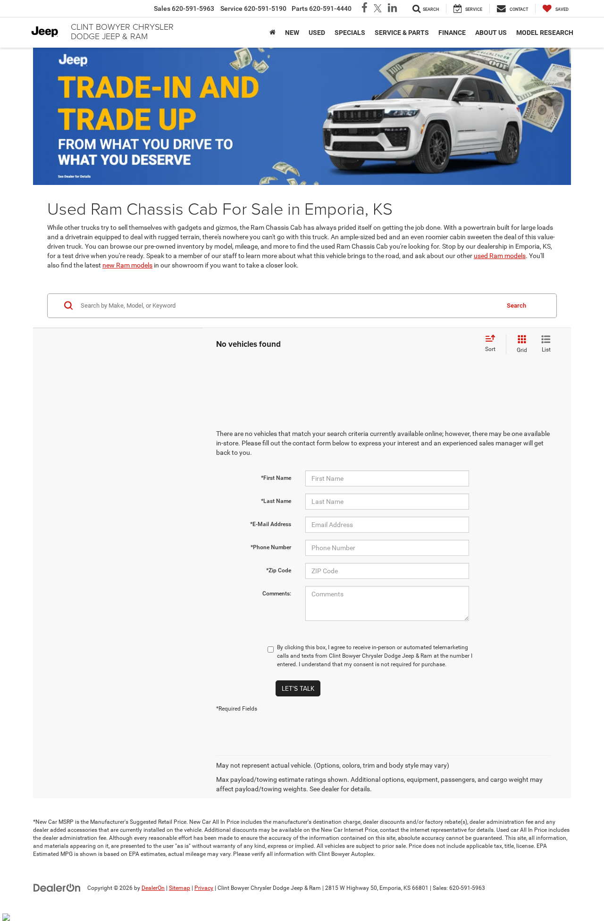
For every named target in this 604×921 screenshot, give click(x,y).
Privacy (203, 888)
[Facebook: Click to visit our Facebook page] (364, 9)
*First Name (276, 478)
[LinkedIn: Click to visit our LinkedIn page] (392, 9)
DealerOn (153, 888)
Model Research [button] (544, 32)
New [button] (292, 32)
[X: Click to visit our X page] (378, 9)
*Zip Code (278, 570)
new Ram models (127, 265)
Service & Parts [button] (402, 32)
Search (516, 305)
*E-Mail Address (270, 524)
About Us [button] (491, 32)
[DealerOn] (57, 887)
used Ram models (500, 256)
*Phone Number (271, 547)
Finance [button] (452, 32)
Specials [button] (350, 32)
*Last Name (276, 501)
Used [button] (317, 32)
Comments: (276, 593)
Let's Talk (298, 688)
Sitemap (179, 888)
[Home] (272, 32)
